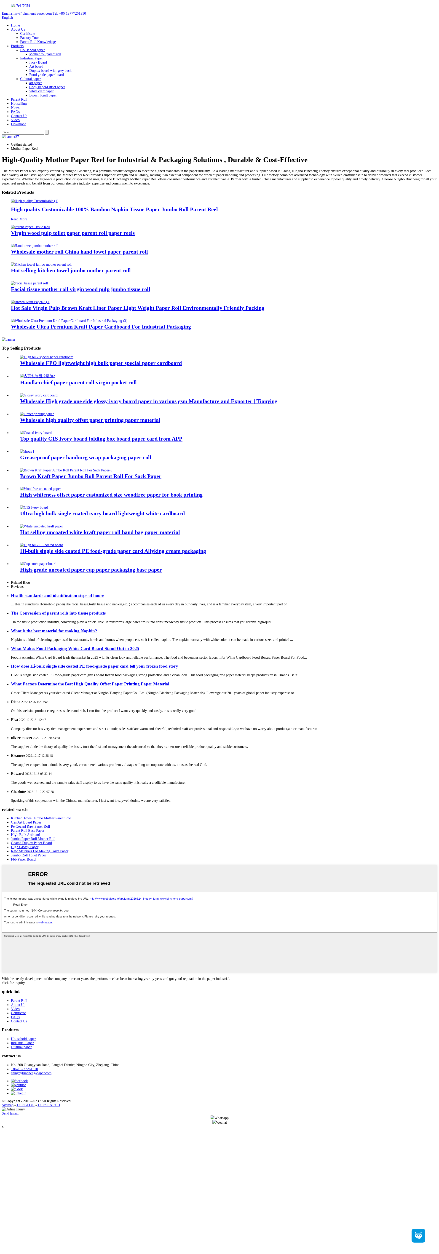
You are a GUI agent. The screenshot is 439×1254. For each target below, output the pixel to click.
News (15, 108)
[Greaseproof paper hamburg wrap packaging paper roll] (27, 451)
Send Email (10, 1113)
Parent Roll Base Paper (27, 830)
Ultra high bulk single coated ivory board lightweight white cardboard (102, 513)
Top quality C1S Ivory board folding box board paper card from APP (101, 439)
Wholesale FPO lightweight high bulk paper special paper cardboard (101, 363)
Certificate (27, 33)
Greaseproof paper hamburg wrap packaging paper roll (85, 457)
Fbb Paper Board (23, 859)
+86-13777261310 (24, 1069)
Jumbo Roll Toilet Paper (28, 855)
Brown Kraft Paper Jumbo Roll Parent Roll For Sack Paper (90, 476)
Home (15, 25)
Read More (19, 219)
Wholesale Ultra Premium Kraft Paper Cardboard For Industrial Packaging (101, 327)
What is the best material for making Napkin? (54, 630)
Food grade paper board (46, 75)
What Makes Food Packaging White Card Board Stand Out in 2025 (75, 648)
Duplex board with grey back (50, 70)
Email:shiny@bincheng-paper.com (27, 13)
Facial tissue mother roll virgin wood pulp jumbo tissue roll (80, 289)
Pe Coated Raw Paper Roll (30, 826)
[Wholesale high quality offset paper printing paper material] (37, 414)
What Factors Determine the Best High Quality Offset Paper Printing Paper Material (90, 684)
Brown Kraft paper (43, 95)
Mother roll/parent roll (45, 54)
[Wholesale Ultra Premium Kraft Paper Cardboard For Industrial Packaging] (69, 321)
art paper (35, 83)
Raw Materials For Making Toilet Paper (39, 851)
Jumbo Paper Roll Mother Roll (33, 839)
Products (17, 46)
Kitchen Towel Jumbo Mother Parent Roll (41, 818)
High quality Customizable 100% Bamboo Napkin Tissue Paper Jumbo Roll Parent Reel (114, 209)
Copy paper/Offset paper (47, 87)
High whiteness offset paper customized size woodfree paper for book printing (111, 495)
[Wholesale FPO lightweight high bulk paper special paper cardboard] (46, 357)
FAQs (15, 112)
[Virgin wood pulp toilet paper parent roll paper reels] (30, 227)
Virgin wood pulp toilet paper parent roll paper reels (73, 233)
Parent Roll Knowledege (38, 42)
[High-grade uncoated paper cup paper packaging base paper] (38, 564)
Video (15, 120)
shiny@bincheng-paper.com (31, 1073)
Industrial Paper (31, 58)
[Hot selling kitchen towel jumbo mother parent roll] (41, 264)
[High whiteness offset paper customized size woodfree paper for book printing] (40, 489)
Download (18, 124)
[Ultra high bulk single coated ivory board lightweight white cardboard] (34, 507)
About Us (18, 29)
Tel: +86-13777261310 (69, 13)
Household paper (32, 50)
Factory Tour (29, 38)
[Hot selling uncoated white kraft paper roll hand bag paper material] (41, 526)
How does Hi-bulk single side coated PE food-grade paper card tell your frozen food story (94, 666)
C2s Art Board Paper (26, 822)
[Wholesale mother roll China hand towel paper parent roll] (34, 246)
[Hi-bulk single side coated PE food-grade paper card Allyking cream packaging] (41, 545)
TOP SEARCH (48, 1105)
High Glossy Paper (24, 847)
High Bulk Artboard (25, 835)
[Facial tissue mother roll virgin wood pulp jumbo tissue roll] (29, 283)
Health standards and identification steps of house (57, 595)
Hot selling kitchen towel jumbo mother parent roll (71, 270)
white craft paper (41, 91)
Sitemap (7, 1105)
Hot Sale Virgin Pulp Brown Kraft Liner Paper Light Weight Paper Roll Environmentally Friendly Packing (137, 308)
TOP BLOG (25, 1105)
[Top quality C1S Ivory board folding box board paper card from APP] (36, 433)
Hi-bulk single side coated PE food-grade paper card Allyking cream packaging (113, 551)
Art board (36, 66)
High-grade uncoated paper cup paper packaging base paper (91, 570)
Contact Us (19, 116)
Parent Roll (19, 99)
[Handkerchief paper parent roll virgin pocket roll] (37, 376)
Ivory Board (38, 62)
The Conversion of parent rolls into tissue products (58, 613)
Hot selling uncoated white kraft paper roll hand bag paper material (100, 532)
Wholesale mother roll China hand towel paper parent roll (79, 252)
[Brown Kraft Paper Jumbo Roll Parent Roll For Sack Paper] (66, 470)
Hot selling (19, 103)
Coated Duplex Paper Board (31, 843)
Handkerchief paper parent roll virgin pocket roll (78, 382)
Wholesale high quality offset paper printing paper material (90, 420)
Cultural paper (30, 79)
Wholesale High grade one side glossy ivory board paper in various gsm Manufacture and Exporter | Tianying (148, 401)
